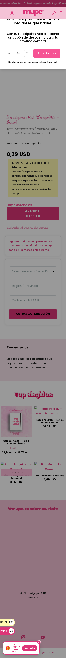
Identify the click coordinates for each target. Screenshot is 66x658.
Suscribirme (47, 53)
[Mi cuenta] (12, 13)
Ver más (30, 648)
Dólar (7, 622)
